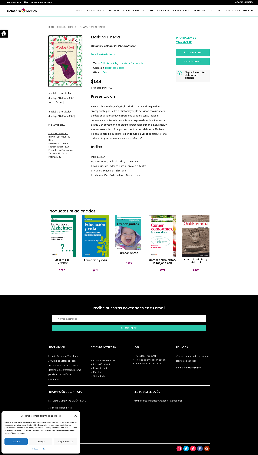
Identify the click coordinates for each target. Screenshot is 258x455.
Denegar (41, 441)
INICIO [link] (79, 11)
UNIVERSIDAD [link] (200, 11)
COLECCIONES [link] (131, 11)
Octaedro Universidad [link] (104, 360)
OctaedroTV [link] (99, 376)
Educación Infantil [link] (101, 364)
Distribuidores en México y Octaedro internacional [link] (157, 400)
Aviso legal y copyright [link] (146, 355)
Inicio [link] (51, 26)
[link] (4, 34)
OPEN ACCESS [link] (181, 11)
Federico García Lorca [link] (103, 54)
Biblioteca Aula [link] (109, 63)
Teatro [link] (106, 72)
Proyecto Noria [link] (100, 368)
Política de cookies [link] (39, 449)
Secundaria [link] (137, 63)
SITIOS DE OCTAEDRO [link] (238, 11)
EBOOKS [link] (161, 11)
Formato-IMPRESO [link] (77, 26)
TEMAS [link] (112, 11)
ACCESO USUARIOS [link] (244, 2)
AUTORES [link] (148, 11)
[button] (75, 415)
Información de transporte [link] (149, 363)
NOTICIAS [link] (216, 11)
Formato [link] (60, 26)
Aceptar (16, 441)
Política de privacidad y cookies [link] (151, 359)
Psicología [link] (98, 372)
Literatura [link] (124, 63)
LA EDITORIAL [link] (94, 11)
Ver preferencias (65, 441)
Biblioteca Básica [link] (114, 67)
